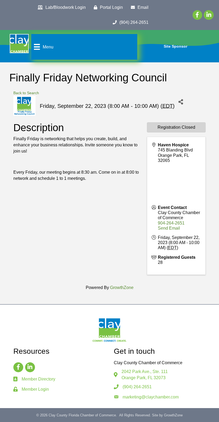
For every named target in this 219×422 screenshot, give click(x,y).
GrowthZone (122, 287)
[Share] (181, 102)
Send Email (169, 228)
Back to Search (26, 93)
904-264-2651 (171, 223)
